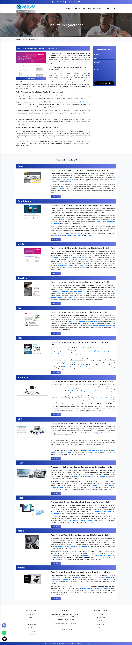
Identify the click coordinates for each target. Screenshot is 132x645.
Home (68, 8)
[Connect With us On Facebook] (67, 2)
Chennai (80, 235)
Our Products (88, 8)
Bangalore (67, 182)
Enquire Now (31, 78)
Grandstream (100, 617)
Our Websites (32, 631)
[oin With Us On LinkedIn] (72, 2)
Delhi (113, 180)
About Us (76, 8)
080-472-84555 (58, 2)
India (72, 180)
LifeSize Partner (83, 102)
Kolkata (89, 235)
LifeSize (100, 621)
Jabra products (70, 363)
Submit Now (103, 83)
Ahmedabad (55, 182)
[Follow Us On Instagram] (76, 2)
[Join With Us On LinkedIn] (64, 629)
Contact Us (110, 8)
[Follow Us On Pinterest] (74, 2)
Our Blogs (32, 624)
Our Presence (32, 628)
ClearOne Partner (90, 450)
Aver (100, 628)
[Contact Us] (4, 626)
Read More (56, 196)
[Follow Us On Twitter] (69, 2)
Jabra (101, 614)
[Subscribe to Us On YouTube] (79, 2)
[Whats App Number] (4, 633)
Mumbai (73, 235)
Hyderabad (55, 223)
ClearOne (100, 624)
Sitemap (100, 8)
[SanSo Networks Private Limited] (26, 8)
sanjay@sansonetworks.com (67, 623)
